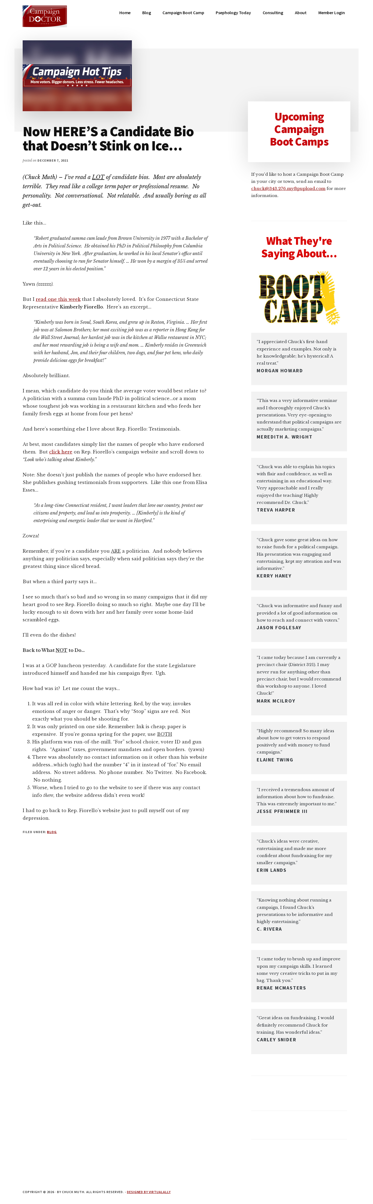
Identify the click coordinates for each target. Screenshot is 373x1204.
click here (60, 452)
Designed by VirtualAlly (149, 1192)
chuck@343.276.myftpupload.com (288, 188)
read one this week (58, 299)
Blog (52, 832)
